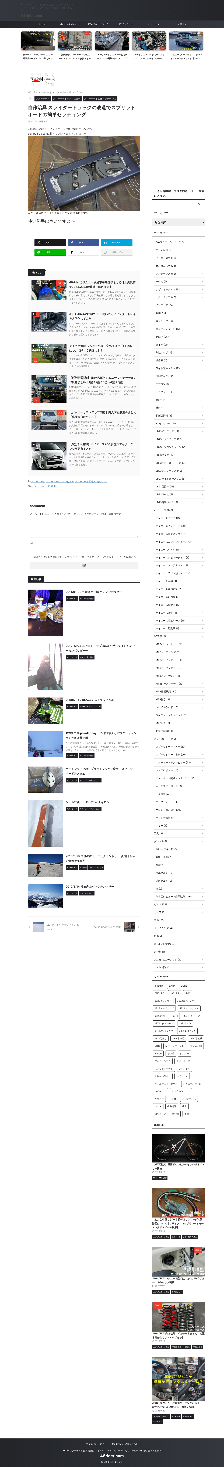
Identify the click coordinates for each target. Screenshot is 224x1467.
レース (158, 1106)
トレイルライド (163, 1076)
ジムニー (184, 1053)
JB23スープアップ (164, 1008)
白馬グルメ (160, 1113)
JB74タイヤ (185, 1023)
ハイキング (160, 1091)
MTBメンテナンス (174, 1046)
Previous (24, 42)
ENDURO (159, 993)
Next (200, 42)
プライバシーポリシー (96, 1444)
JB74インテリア (192, 1015)
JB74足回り (161, 1038)
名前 (32, 542)
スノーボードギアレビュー (60, 481)
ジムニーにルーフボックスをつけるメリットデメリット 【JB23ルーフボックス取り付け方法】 (149, 58)
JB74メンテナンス (164, 1031)
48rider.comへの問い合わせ (125, 1444)
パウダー (159, 1098)
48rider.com (31, 15)
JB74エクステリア (164, 1023)
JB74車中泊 (178, 1038)
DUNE (184, 985)
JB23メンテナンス (189, 1008)
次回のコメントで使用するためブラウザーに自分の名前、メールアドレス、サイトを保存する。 (85, 557)
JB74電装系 (196, 1038)
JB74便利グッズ (187, 1031)
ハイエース (154, 24)
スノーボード (38, 481)
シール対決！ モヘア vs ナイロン (87, 802)
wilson (158, 1053)
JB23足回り (161, 1015)
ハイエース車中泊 (192, 1083)
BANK (172, 985)
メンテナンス (189, 1098)
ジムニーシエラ (163, 1061)
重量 (186, 1113)
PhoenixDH (196, 1046)
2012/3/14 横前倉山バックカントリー (90, 886)
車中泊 (175, 1113)
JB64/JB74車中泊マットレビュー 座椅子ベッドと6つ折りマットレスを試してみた (186, 58)
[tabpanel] (38, 46)
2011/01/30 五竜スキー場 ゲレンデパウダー (94, 592)
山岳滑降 (171, 1106)
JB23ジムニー (126, 24)
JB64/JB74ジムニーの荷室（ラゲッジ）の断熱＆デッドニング (75, 56)
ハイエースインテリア (166, 1083)
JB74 (175, 1015)
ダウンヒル (184, 1068)
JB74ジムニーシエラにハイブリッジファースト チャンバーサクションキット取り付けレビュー (112, 58)
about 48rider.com (70, 24)
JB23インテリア (163, 1000)
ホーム (41, 24)
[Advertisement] (178, 128)
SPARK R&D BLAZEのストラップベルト (91, 700)
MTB (157, 1046)
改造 (53, 486)
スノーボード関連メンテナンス (91, 481)
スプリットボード (41, 486)
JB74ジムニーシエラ (98, 24)
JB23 (187, 993)
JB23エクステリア (186, 1000)
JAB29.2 (174, 993)
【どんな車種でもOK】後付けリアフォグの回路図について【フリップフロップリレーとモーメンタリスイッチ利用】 (178, 1223)
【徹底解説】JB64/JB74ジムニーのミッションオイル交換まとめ (38, 56)
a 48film (182, 24)
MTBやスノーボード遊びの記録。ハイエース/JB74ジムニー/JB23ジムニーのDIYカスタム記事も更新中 (112, 1450)
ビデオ (173, 1098)
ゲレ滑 (170, 1053)
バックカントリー (181, 1091)
